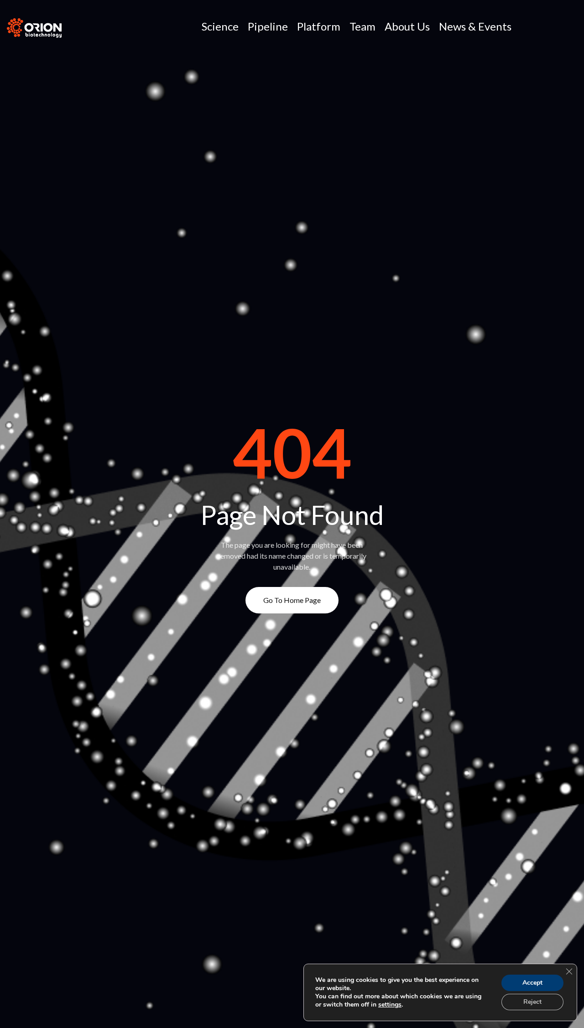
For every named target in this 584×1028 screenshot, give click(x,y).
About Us (407, 26)
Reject (532, 1001)
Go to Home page (292, 600)
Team (362, 26)
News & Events (475, 26)
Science (220, 26)
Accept (532, 982)
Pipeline (268, 26)
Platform (318, 26)
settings (390, 1005)
